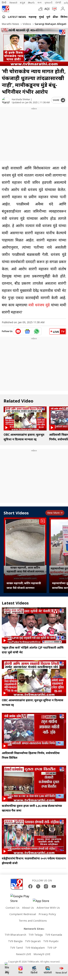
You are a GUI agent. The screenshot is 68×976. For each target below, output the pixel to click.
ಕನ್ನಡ (22, 2)
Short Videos (16, 512)
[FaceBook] (30, 886)
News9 (13, 2)
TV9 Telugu (35, 934)
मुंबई (41, 17)
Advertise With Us (48, 907)
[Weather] (41, 9)
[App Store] (44, 902)
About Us (28, 907)
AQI (47, 9)
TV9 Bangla (15, 941)
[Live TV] (54, 8)
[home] (3, 16)
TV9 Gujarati (33, 941)
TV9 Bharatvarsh (15, 934)
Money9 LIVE (42, 954)
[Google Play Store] (21, 898)
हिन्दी (4, 2)
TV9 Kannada (53, 934)
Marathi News (10, 24)
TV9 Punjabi (50, 941)
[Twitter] (38, 886)
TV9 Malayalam (35, 947)
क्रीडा (55, 17)
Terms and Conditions (33, 920)
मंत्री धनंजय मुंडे (39, 305)
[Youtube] (54, 886)
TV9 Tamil (16, 947)
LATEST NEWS (17, 17)
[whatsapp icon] (36, 331)
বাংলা (40, 2)
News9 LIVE (23, 954)
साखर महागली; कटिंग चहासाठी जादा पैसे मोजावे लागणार (24, 585)
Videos (26, 24)
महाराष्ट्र (32, 17)
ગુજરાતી (48, 2)
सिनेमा (64, 17)
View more (53, 512)
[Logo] (5, 9)
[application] (34, 47)
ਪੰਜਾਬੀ (58, 2)
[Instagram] (46, 886)
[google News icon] (27, 331)
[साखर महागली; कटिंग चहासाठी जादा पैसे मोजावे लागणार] (25, 555)
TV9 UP (52, 947)
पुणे (48, 17)
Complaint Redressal (22, 914)
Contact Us (12, 907)
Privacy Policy (47, 914)
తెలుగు (31, 2)
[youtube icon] (18, 331)
